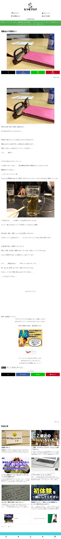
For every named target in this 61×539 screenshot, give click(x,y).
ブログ (4, 367)
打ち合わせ (20, 367)
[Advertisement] (30, 82)
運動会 (14, 367)
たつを (9, 367)
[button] (55, 303)
